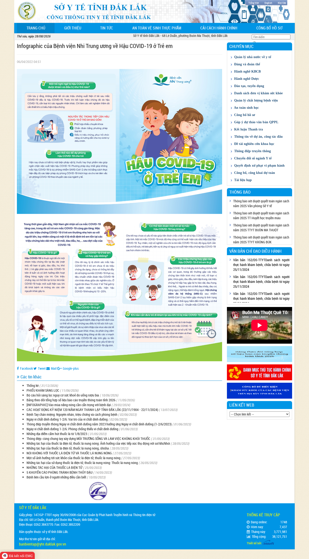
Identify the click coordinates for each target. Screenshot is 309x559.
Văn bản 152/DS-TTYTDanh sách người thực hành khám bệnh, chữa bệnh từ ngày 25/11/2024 (261, 265)
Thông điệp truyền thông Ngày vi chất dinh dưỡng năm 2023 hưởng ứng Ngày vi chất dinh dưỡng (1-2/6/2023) (99, 424)
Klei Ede (282, 3)
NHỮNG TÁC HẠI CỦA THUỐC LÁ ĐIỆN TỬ (54, 467)
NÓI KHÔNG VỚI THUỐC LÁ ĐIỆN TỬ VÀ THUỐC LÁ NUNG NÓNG (69, 453)
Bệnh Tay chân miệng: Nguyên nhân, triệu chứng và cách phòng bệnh (72, 414)
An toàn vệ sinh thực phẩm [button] (156, 28)
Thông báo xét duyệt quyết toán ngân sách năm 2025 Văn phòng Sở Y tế (261, 203)
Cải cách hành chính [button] (218, 28)
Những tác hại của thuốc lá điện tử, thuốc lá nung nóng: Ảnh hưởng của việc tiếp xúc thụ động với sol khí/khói (98, 443)
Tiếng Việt (253, 3)
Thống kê (33, 385)
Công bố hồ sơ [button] (269, 28)
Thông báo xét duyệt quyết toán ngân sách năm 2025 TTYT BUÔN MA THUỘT (261, 227)
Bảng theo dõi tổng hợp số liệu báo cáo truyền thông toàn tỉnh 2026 (71, 400)
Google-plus (71, 368)
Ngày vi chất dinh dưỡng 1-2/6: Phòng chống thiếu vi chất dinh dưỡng (72, 429)
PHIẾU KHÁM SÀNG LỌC (43, 390)
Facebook (26, 368)
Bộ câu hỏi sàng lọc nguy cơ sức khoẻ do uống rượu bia (63, 395)
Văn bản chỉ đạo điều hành (255, 251)
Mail (53, 368)
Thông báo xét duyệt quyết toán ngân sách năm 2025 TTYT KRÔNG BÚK (261, 239)
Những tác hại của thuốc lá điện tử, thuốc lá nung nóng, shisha (68, 448)
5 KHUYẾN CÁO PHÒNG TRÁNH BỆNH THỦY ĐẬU (59, 472)
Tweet (42, 368)
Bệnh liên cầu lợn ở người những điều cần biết (56, 477)
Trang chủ (41, 28)
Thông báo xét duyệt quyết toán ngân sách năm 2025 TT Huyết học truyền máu (261, 215)
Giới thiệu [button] (72, 28)
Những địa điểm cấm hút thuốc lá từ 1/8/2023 (57, 433)
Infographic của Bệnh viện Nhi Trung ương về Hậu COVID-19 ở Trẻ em (95, 46)
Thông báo (240, 192)
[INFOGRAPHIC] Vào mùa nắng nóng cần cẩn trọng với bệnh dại (69, 404)
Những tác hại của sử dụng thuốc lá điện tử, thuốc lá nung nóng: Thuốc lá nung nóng (82, 462)
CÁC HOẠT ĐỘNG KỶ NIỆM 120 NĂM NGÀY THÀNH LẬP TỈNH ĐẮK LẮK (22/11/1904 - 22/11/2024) (92, 409)
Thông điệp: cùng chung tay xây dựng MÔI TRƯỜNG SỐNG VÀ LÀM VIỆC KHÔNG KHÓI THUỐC (88, 438)
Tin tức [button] (106, 28)
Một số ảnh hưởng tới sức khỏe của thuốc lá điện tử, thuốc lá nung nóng (73, 458)
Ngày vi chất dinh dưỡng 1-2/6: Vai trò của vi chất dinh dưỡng (67, 419)
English (268, 3)
